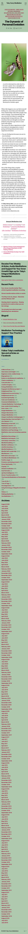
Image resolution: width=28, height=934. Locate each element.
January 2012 (5, 881)
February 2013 (5, 853)
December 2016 (6, 754)
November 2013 (6, 834)
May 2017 (4, 743)
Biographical (5, 376)
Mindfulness (5, 453)
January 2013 (5, 856)
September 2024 (6, 554)
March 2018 (5, 722)
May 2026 (4, 510)
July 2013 (4, 843)
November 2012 (6, 860)
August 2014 (5, 815)
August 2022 (5, 608)
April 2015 (4, 797)
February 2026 (6, 517)
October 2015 (5, 784)
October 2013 (5, 836)
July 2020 (4, 661)
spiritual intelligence (7, 473)
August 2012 (5, 866)
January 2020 (5, 674)
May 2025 (4, 536)
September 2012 (6, 864)
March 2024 (5, 567)
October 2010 (5, 914)
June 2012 (4, 871)
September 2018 (6, 709)
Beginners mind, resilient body (10, 374)
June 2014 (4, 819)
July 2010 (4, 920)
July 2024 (4, 558)
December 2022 (6, 599)
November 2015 (6, 782)
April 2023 (4, 590)
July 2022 (4, 610)
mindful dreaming (7, 447)
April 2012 (4, 875)
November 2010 (6, 912)
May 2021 (4, 640)
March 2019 (5, 696)
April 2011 (4, 901)
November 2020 (6, 653)
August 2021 (5, 633)
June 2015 (4, 793)
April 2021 (4, 642)
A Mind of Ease (5, 369)
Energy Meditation (7, 387)
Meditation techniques (8, 438)
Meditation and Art (7, 425)
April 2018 (4, 720)
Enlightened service (7, 395)
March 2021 (5, 644)
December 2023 (6, 573)
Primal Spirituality (7, 464)
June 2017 (4, 741)
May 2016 (4, 769)
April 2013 (4, 849)
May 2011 (4, 899)
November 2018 (6, 705)
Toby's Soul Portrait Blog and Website (14, 326)
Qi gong (3, 466)
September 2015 (6, 786)
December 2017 (6, 728)
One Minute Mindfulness (8, 458)
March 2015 (5, 799)
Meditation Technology (19, 230)
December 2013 (6, 832)
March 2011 (5, 903)
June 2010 (4, 922)
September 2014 (6, 812)
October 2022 (5, 603)
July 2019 (4, 687)
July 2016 (4, 765)
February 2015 (5, 802)
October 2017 (5, 733)
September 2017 (6, 735)
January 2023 (5, 597)
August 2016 (5, 763)
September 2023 (6, 579)
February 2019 (5, 698)
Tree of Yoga (5, 483)
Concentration (5, 382)
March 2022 (5, 618)
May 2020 (4, 666)
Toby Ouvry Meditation (14, 3)
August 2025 (5, 530)
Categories (2, 366)
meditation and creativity (9, 428)
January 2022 (5, 623)
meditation (18, 236)
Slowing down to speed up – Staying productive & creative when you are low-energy (12, 304)
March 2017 (5, 748)
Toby (11, 28)
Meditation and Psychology (14, 16)
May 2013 (4, 847)
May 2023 (4, 588)
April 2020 (4, 668)
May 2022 (4, 614)
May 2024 (4, 562)
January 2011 (5, 907)
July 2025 (4, 532)
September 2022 (6, 605)
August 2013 (5, 840)
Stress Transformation (8, 475)
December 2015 (6, 780)
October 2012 (5, 862)
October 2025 (5, 526)
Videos (3, 492)
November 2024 (6, 549)
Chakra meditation (7, 380)
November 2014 (6, 808)
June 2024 (4, 560)
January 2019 (5, 700)
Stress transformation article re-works (13, 293)
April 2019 (4, 694)
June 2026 (4, 508)
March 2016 (5, 774)
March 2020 (5, 670)
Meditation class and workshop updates (13, 432)
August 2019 (5, 685)
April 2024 (4, 564)
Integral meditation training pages (12, 417)
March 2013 (5, 851)
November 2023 (6, 575)
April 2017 (4, 746)
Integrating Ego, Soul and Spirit (14, 13)
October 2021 (5, 629)
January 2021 (5, 648)
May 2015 (4, 795)
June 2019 (4, 689)
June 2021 (4, 638)
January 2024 (5, 571)
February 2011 (5, 905)
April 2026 (4, 513)
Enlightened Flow (6, 391)
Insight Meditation (7, 410)
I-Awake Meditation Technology (11, 404)
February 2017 (5, 750)
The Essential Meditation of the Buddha (13, 477)
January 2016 (5, 778)
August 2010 (5, 918)
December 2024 (6, 547)
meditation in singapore (9, 237)
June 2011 (4, 896)
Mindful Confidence (7, 445)
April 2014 (4, 823)
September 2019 (6, 683)
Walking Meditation (7, 494)
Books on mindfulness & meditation (12, 378)
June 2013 (4, 845)
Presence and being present (10, 462)
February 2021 (5, 646)
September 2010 (6, 916)
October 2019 (5, 681)
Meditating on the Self (14, 14)
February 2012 (5, 879)
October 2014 (5, 810)
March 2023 (5, 592)
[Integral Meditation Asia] (14, 360)
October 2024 (5, 551)
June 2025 (4, 534)
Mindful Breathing (6, 442)
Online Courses (7, 225)
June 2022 (4, 612)
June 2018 (4, 715)
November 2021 (6, 627)
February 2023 (6, 595)
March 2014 (5, 825)
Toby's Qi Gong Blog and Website (12, 322)
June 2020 (4, 664)
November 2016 (6, 756)
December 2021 (6, 625)
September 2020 (6, 657)
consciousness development (16, 234)
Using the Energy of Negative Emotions (13, 488)
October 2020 (5, 655)
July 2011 (4, 894)
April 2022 (4, 616)
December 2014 (6, 806)
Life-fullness (5, 421)
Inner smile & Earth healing (9, 406)
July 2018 (4, 713)
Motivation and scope (8, 455)
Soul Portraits (5, 470)
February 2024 (6, 569)
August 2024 (5, 556)
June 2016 (4, 767)
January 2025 (5, 545)
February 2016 (5, 776)
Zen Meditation (6, 496)
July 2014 (4, 817)
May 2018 (4, 717)
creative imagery (10, 9)
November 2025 (6, 523)
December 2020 (6, 651)
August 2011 (5, 892)
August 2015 (5, 789)
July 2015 (4, 791)
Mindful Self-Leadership (8, 451)
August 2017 (5, 737)
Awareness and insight (8, 372)
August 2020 (5, 659)
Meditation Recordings (8, 436)
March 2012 (5, 877)
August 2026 (5, 504)
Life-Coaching (6, 230)
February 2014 (5, 827)
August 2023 (5, 582)
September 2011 (6, 890)
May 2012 (4, 873)
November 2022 (6, 601)
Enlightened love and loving (10, 393)
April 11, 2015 (18, 28)
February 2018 (5, 724)
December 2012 (6, 858)
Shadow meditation (14, 18)
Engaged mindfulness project (10, 389)
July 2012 (4, 868)
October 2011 (5, 888)
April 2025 (4, 538)
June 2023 (4, 586)
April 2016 (4, 771)
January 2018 (5, 726)
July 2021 (4, 636)
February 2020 (6, 672)
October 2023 (5, 577)
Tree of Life (4, 481)
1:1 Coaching (17, 225)
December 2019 (6, 677)
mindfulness (19, 237)
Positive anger (5, 460)
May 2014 (4, 821)
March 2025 (5, 541)
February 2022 (6, 620)
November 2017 (6, 730)
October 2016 (5, 758)
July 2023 (4, 584)
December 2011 (6, 884)
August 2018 (5, 711)
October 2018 (5, 707)
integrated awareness (9, 236)
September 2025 (6, 528)
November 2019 (6, 679)
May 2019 (4, 692)
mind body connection (8, 440)
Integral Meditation (7, 415)
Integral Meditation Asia (10, 319)
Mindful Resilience (7, 449)
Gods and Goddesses (8, 400)
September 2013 (6, 838)
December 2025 (6, 521)
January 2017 (5, 752)
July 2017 (4, 739)
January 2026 (5, 519)
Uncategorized (6, 485)
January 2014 (5, 830)
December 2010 (6, 909)
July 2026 (4, 506)
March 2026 (5, 515)
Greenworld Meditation (8, 402)
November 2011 (6, 886)
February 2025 (6, 543)
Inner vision (19, 9)
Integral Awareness (14, 11)
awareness (6, 234)
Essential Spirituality (7, 397)
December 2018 (6, 702)
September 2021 (6, 631)
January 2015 (5, 804)
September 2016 (6, 761)
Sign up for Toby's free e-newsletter (12, 280)
